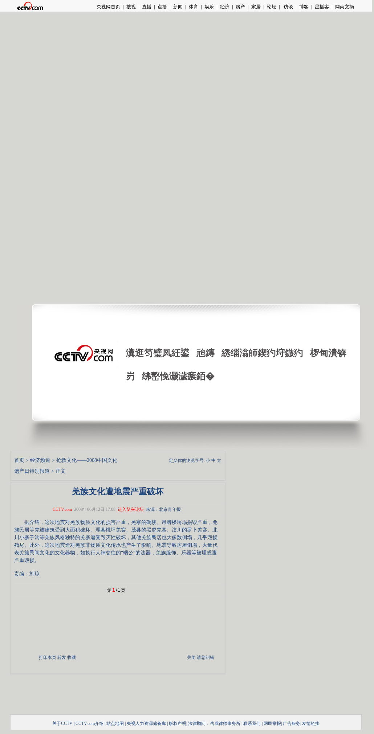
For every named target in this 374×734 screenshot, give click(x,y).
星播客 (322, 6)
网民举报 (272, 723)
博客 (304, 6)
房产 (240, 6)
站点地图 (115, 723)
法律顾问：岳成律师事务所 (214, 723)
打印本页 (47, 657)
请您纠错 (205, 657)
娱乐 (209, 6)
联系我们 (252, 723)
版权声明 (177, 723)
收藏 (71, 657)
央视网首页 (108, 6)
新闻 (178, 6)
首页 (19, 460)
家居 (256, 6)
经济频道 (40, 460)
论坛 (271, 6)
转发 (61, 657)
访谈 (287, 6)
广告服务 (291, 723)
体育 (193, 6)
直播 (146, 6)
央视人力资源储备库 (146, 723)
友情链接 (311, 723)
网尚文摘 (344, 6)
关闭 (191, 657)
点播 (162, 6)
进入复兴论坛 (131, 509)
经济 (224, 6)
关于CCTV (62, 723)
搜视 (131, 6)
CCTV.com (62, 509)
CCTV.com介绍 (89, 723)
